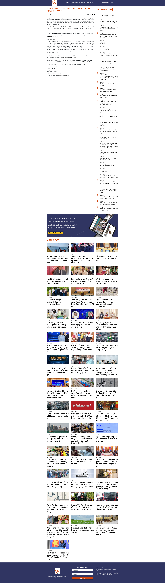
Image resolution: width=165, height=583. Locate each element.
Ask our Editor (85, 64)
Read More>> (50, 31)
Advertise (62, 579)
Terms (51, 579)
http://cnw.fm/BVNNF (53, 36)
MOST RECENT (74, 2)
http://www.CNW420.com (53, 70)
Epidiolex (65, 28)
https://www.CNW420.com (69, 57)
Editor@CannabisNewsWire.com (54, 73)
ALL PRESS (82, 2)
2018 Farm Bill (80, 18)
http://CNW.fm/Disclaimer (86, 61)
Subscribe (82, 578)
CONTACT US (89, 2)
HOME (67, 2)
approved (86, 26)
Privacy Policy (56, 579)
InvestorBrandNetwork (63, 75)
